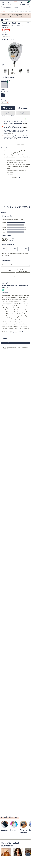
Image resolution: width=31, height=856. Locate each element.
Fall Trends (23, 11)
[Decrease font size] (29, 144)
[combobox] (13, 7)
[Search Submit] (28, 7)
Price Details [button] (5, 36)
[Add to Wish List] (28, 23)
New (16, 11)
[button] (3, 3)
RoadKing (5, 27)
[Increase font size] (27, 144)
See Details (17, 138)
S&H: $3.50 (5, 34)
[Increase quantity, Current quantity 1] (8, 103)
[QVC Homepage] (2, 20)
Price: (3, 77)
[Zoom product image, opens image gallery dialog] (2, 65)
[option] (15, 15)
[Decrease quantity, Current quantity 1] (2, 103)
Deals (3, 11)
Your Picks (10, 11)
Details (25, 123)
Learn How (11, 133)
